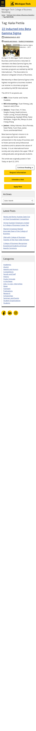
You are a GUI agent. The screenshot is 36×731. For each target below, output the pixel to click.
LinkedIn (9, 313)
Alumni (6, 267)
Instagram (15, 313)
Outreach (6, 289)
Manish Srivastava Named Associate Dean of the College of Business (15, 231)
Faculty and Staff (9, 274)
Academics (7, 265)
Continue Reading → (25, 167)
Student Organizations (25, 41)
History (6, 277)
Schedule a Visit (18, 179)
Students (6, 303)
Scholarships (8, 296)
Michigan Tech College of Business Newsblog (17, 10)
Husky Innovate (9, 279)
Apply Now (18, 187)
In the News (7, 281)
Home (3, 15)
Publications (8, 291)
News (5, 286)
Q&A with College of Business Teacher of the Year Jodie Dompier (16, 238)
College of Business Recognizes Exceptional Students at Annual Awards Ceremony (15, 245)
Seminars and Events (11, 298)
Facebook (3, 313)
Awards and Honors (10, 41)
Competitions (8, 272)
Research (6, 293)
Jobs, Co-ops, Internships (12, 284)
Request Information (18, 172)
